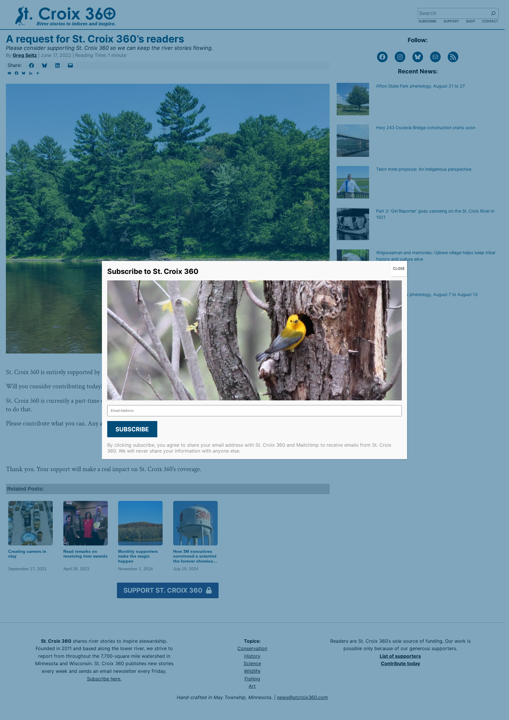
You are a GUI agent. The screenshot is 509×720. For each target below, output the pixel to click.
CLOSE (399, 268)
